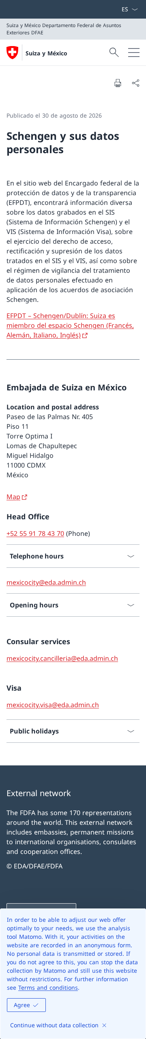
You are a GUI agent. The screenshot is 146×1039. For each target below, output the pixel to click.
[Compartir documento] (135, 83)
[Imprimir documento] (118, 83)
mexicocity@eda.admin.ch (46, 582)
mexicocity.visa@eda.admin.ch (52, 704)
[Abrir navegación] (134, 52)
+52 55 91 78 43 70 (35, 533)
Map (13, 496)
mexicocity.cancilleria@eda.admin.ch (62, 658)
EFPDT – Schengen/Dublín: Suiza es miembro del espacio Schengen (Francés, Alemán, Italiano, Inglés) (70, 325)
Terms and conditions (48, 987)
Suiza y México (46, 53)
